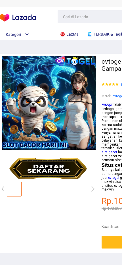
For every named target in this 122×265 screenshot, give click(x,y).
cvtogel (107, 105)
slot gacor (109, 152)
